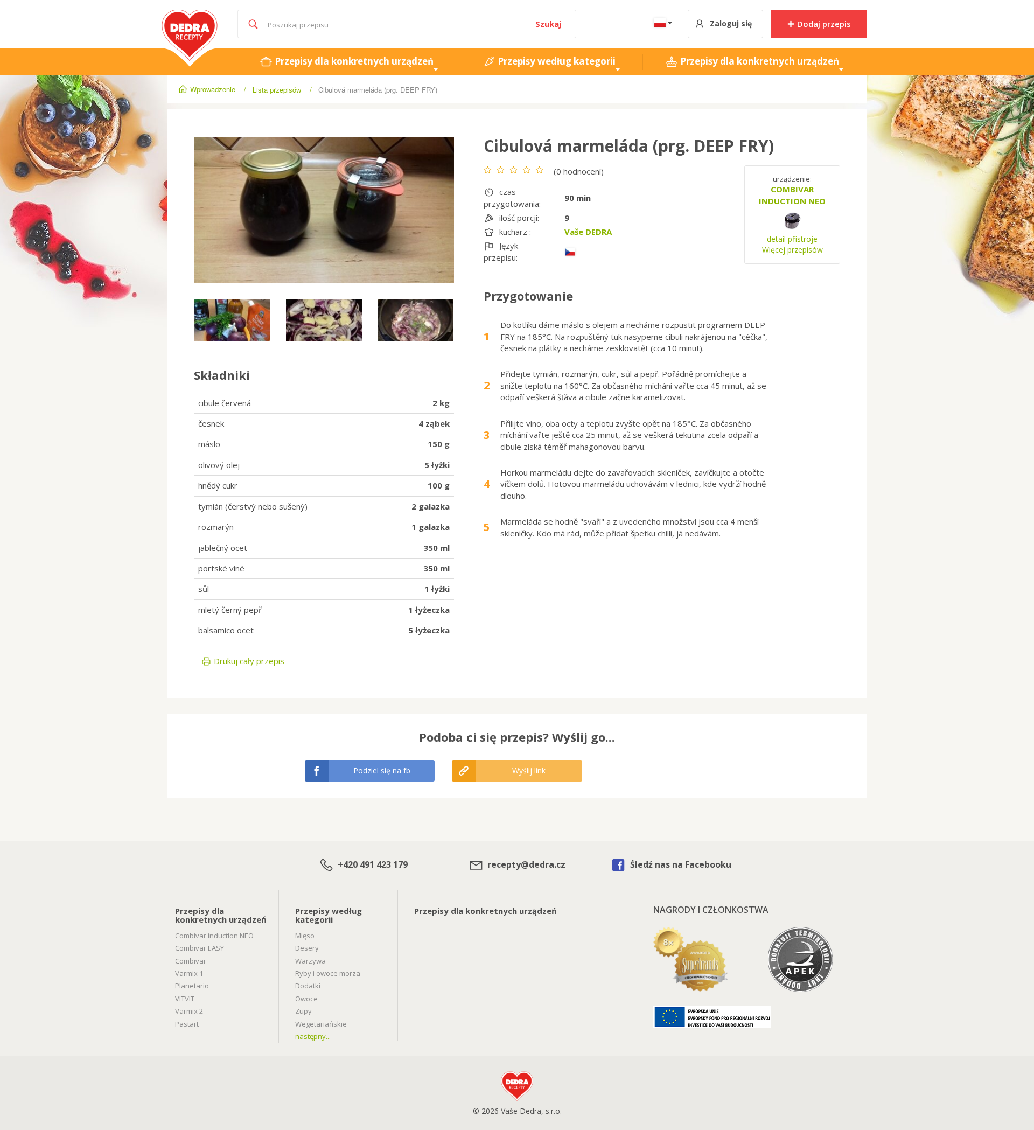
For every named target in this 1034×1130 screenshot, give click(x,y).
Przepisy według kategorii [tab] (555, 61)
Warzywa (310, 961)
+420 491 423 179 (372, 864)
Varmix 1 (189, 973)
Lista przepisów (277, 90)
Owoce (306, 998)
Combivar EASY (199, 948)
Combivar (190, 961)
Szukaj (548, 23)
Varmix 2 (189, 1011)
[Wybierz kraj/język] (661, 24)
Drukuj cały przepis (248, 660)
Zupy (303, 1011)
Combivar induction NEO (214, 935)
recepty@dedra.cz (525, 864)
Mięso (305, 935)
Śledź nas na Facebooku (679, 864)
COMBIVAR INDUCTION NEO (792, 195)
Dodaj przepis (823, 23)
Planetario (192, 986)
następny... (313, 1036)
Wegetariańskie (321, 1024)
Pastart (187, 1024)
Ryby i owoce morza (327, 973)
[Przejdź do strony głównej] (190, 15)
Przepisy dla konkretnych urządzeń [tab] (353, 61)
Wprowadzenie (212, 89)
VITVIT (184, 998)
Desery (307, 948)
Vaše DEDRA (588, 231)
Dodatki (307, 986)
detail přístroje (792, 239)
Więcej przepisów (792, 250)
